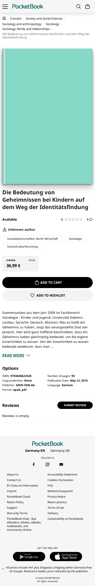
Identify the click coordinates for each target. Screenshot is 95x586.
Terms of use (56, 508)
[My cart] (87, 6)
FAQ (50, 485)
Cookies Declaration (61, 480)
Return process (57, 502)
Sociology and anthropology (22, 24)
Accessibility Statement (62, 474)
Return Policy (15, 502)
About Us (13, 474)
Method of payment (60, 491)
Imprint (11, 491)
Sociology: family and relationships (26, 29)
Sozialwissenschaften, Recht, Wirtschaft (32, 239)
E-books (15, 18)
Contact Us (14, 480)
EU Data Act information (22, 485)
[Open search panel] (78, 6)
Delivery (53, 513)
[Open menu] (5, 6)
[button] (73, 220)
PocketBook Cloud (18, 497)
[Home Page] (27, 6)
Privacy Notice (57, 497)
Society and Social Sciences (44, 18)
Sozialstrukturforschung (22, 246)
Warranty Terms (17, 513)
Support (12, 508)
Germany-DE (60, 450)
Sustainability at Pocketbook (65, 519)
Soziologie (75, 239)
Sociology (52, 24)
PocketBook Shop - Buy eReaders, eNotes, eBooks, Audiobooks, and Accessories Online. (24, 524)
